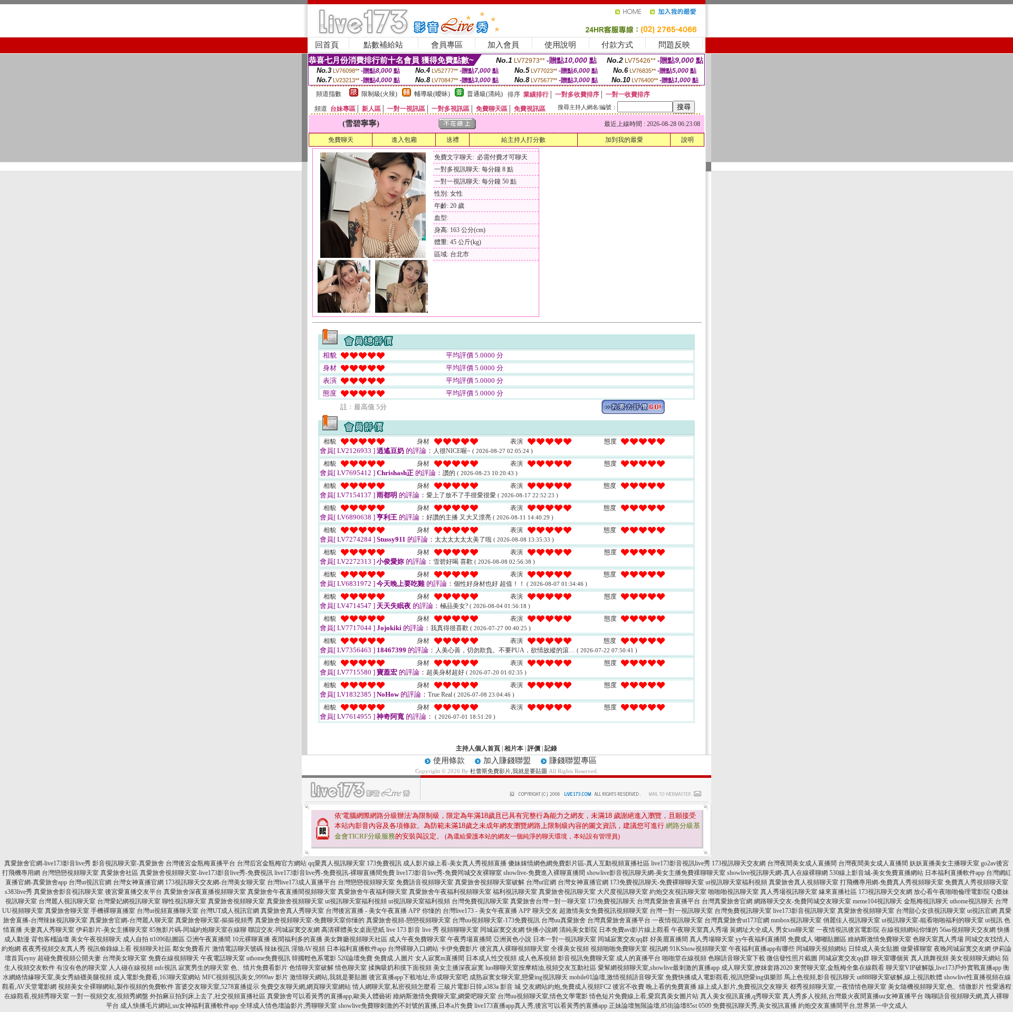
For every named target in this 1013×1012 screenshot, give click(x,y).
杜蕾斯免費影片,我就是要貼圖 (508, 771)
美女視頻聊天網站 (975, 958)
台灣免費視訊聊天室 (480, 901)
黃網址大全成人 (752, 929)
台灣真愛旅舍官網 (727, 901)
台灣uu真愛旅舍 (563, 920)
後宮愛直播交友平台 (133, 891)
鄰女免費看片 (192, 948)
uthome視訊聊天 (971, 901)
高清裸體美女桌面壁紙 (353, 929)
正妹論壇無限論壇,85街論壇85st (653, 1005)
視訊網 (658, 948)
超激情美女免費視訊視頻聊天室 (603, 910)
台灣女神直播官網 (138, 882)
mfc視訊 (166, 967)
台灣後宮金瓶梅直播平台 (200, 863)
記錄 (550, 748)
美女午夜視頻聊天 (96, 939)
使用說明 (560, 45)
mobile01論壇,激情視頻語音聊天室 (616, 977)
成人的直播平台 (638, 958)
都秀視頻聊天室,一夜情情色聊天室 (838, 986)
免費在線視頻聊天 (173, 958)
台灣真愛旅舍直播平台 (668, 901)
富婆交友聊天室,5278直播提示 (217, 986)
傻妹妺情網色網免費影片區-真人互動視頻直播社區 (578, 863)
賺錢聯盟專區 (573, 760)
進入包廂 (404, 139)
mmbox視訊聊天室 (796, 920)
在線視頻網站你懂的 (909, 929)
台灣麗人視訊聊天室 (67, 901)
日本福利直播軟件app (955, 872)
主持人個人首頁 (478, 748)
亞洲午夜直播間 (208, 939)
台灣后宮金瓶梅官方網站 (272, 863)
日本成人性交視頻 (491, 958)
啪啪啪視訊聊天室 (733, 891)
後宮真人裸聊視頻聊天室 (514, 948)
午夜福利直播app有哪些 (762, 948)
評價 (534, 748)
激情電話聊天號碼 (237, 948)
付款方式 (617, 45)
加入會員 (503, 45)
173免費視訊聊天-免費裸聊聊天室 (657, 882)
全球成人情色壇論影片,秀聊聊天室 (288, 1005)
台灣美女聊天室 (124, 958)
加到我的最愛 (624, 139)
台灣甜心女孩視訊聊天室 (931, 910)
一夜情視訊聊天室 (677, 920)
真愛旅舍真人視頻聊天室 (803, 882)
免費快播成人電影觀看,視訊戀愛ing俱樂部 (723, 977)
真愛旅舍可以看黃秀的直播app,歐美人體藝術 (329, 996)
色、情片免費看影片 (259, 967)
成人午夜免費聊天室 (417, 939)
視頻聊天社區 (152, 948)
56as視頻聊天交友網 (968, 929)
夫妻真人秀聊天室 (49, 929)
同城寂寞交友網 (502, 929)
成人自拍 (135, 939)
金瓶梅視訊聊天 (926, 901)
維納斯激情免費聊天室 (879, 939)
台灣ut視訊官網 (90, 882)
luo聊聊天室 (502, 967)
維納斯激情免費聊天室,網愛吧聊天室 (444, 996)
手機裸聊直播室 (113, 910)
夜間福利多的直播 (297, 939)
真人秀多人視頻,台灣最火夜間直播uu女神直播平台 (852, 996)
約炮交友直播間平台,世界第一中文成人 (852, 1005)
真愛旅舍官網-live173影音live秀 (47, 863)
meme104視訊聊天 (877, 901)
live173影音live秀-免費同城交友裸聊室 (449, 872)
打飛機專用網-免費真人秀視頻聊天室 (891, 882)
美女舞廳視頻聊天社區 (355, 939)
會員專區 (447, 45)
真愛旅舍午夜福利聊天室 (372, 891)
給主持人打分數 (523, 139)
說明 (687, 139)
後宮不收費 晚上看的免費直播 (654, 986)
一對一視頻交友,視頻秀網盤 (109, 996)
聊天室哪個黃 (890, 958)
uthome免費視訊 (268, 958)
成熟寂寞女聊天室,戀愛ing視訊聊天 (519, 977)
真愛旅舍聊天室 (67, 910)
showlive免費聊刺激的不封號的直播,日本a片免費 (405, 1005)
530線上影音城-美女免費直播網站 (876, 872)
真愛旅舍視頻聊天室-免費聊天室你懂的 (310, 920)
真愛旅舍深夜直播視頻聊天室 (205, 891)
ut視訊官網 (982, 910)
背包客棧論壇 (50, 939)
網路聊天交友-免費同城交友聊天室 (802, 901)
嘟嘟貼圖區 (830, 939)
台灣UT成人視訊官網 (229, 910)
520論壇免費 (355, 958)
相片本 (513, 748)
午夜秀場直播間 (469, 939)
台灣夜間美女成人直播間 (802, 863)
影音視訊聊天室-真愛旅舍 (128, 863)
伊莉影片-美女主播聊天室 (112, 929)
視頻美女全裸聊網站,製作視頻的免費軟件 (116, 986)
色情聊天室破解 (311, 967)
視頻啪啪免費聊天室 (618, 948)
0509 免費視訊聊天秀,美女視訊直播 (748, 1005)
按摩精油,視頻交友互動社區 (557, 967)
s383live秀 (18, 891)
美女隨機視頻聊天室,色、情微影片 (936, 986)
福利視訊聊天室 (515, 891)
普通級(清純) (485, 94)
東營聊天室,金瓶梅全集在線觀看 (839, 967)
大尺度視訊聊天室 (622, 891)
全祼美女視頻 (570, 948)
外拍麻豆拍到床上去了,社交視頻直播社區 (207, 996)
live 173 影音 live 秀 (412, 929)
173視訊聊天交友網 (739, 863)
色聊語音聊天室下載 (736, 958)
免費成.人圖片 (394, 958)
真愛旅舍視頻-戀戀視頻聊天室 (408, 920)
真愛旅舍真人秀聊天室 (292, 910)
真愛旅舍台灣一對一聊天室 (548, 901)
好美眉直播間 (669, 939)
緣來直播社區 (838, 891)
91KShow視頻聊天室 (698, 948)
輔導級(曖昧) (432, 94)
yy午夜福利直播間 (760, 939)
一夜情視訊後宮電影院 (848, 929)
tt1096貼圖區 (167, 939)
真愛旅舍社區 (119, 872)
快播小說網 (542, 929)
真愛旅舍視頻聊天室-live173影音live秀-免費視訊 (206, 872)
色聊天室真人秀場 (938, 939)
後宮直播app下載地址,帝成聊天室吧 (418, 977)
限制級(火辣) (379, 94)
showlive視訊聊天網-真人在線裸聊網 (777, 872)
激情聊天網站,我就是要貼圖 (328, 977)
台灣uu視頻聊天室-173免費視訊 (496, 920)
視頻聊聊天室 (460, 929)
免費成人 (800, 939)
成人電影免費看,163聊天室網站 (156, 977)
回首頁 (327, 45)
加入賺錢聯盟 (507, 760)
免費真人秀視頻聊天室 (976, 882)
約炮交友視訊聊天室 (677, 891)
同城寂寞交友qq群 (623, 939)
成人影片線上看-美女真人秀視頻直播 (454, 863)
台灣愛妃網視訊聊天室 (128, 901)
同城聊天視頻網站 (821, 948)
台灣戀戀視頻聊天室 (70, 872)
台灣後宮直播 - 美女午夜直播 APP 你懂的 (383, 910)
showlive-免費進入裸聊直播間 (544, 872)
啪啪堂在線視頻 (684, 958)
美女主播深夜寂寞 (458, 967)
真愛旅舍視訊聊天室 (567, 891)
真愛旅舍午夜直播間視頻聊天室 (291, 891)
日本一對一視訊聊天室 (564, 939)
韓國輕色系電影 (314, 958)
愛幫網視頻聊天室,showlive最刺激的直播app (659, 967)
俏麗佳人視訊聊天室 (851, 920)
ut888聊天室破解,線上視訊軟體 (899, 977)
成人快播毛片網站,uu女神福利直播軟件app (179, 1005)
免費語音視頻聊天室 (424, 882)
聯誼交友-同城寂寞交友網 (284, 929)
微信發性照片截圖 (792, 958)
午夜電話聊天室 (222, 958)
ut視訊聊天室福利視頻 (736, 882)
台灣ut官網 (541, 882)
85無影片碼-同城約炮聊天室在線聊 (197, 929)
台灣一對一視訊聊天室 (681, 910)
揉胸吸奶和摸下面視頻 (400, 967)
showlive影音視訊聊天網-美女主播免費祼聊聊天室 (656, 872)
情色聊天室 (351, 967)
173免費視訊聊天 (611, 901)
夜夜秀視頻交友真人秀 (53, 948)
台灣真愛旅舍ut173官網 (736, 920)
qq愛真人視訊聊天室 (336, 863)
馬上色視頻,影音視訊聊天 (819, 977)
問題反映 (674, 45)
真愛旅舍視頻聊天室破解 (489, 882)
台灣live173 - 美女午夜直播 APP (487, 910)
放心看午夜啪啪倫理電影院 (952, 891)
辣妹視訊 (277, 948)
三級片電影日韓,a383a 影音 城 (479, 986)
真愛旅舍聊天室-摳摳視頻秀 (214, 920)
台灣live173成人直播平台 (301, 882)
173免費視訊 (384, 863)
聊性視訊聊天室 (184, 901)
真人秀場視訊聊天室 (788, 891)
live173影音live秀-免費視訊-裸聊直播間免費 (334, 872)
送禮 (452, 139)
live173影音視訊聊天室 (804, 910)
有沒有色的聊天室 (81, 967)
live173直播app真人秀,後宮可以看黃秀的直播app (540, 1005)
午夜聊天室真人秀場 (699, 929)
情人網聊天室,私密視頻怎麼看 (394, 986)
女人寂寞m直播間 (439, 958)
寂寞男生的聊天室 (203, 967)
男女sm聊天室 (795, 929)
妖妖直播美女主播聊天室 (944, 863)
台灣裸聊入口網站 (413, 948)
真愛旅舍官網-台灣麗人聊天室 (131, 920)
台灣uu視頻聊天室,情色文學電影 (543, 996)
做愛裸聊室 (916, 948)
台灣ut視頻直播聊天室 (167, 910)
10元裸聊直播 (251, 939)
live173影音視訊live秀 (680, 863)
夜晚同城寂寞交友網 (962, 948)
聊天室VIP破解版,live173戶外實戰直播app (943, 967)
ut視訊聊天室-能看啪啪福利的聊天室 (932, 920)
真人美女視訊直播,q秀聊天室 (740, 996)
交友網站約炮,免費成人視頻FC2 (566, 986)
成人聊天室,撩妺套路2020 (756, 967)
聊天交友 (545, 910)
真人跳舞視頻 (930, 958)
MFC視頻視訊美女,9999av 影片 (245, 977)
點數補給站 (383, 45)
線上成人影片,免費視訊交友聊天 (743, 986)
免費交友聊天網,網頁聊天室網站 (306, 986)
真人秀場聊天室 (712, 939)
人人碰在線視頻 (131, 967)
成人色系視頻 (537, 958)
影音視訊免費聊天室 (586, 958)
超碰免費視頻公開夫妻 (69, 958)
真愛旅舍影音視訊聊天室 (68, 891)
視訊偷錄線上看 (109, 948)
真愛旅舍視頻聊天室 (236, 901)
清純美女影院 (578, 929)
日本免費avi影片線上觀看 (634, 929)
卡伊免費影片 (459, 948)
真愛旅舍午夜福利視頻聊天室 (450, 891)
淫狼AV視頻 (308, 948)
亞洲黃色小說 (512, 939)
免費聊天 (340, 139)
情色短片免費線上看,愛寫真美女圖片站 (644, 996)
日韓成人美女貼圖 (873, 948)
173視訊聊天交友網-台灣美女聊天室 (215, 882)
